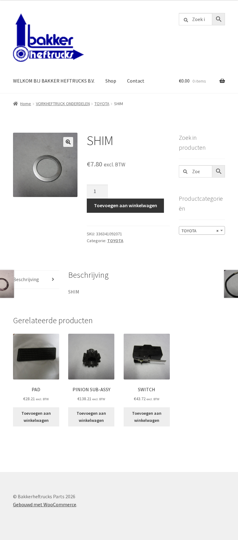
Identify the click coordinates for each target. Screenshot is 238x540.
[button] (68, 142)
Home (25, 103)
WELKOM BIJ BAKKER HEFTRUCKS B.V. (54, 81)
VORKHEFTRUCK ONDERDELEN (63, 103)
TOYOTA (102, 103)
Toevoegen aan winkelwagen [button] (36, 416)
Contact (135, 81)
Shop (110, 81)
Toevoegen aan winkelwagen (125, 205)
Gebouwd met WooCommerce (44, 504)
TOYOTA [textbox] (200, 231)
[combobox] (202, 230)
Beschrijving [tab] (26, 279)
